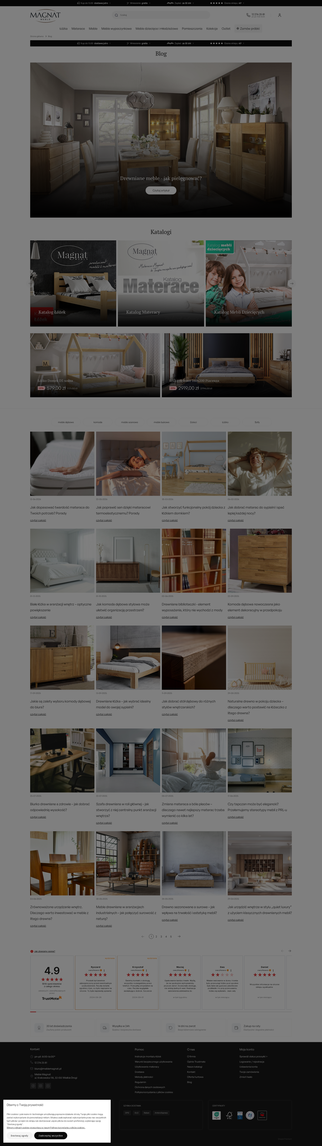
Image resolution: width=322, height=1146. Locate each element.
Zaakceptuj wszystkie (51, 1135)
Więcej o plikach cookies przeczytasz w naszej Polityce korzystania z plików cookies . (46, 1127)
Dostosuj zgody (19, 1135)
